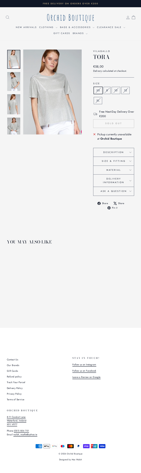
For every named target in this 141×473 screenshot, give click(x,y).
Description (113, 152)
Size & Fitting (114, 161)
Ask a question (114, 191)
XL (97, 100)
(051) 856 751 (21, 430)
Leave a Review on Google (86, 377)
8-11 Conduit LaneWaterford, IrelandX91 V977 (16, 420)
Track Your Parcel (16, 382)
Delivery (97, 71)
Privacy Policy (14, 393)
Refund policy (14, 376)
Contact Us (12, 359)
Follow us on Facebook (84, 370)
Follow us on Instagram (84, 364)
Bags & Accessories (76, 27)
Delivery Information (113, 180)
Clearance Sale (110, 27)
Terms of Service (15, 399)
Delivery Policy (15, 388)
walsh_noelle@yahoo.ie (25, 434)
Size (96, 83)
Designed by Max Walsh (70, 459)
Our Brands (13, 365)
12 (125, 90)
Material (113, 170)
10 (115, 90)
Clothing (47, 27)
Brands (79, 33)
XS (98, 90)
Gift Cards (61, 33)
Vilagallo (101, 51)
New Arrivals (26, 27)
